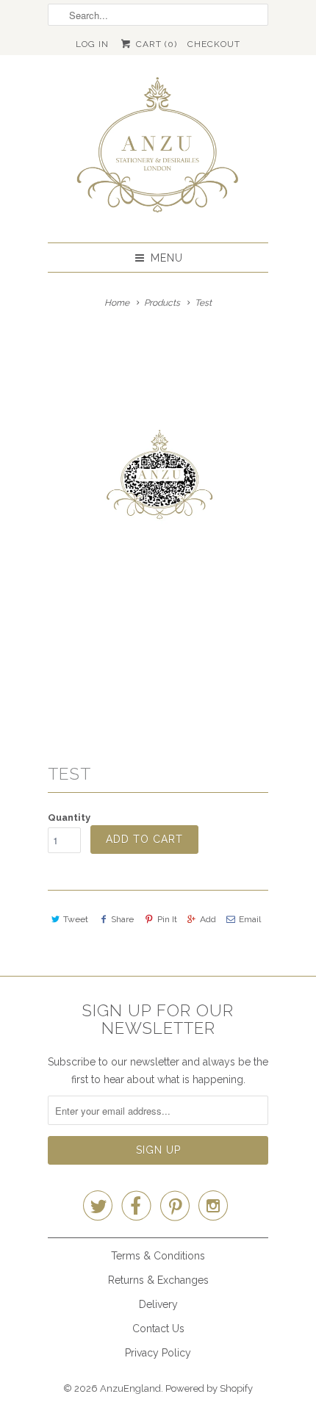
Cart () (154, 44)
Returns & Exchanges (158, 1280)
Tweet (75, 919)
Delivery (158, 1304)
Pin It (166, 919)
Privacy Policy (158, 1353)
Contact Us (158, 1328)
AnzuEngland (130, 1388)
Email (250, 919)
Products (162, 303)
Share (122, 919)
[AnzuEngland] (158, 148)
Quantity (69, 817)
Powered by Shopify (209, 1388)
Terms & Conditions (158, 1256)
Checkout (213, 44)
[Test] (158, 526)
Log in (92, 44)
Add (208, 919)
